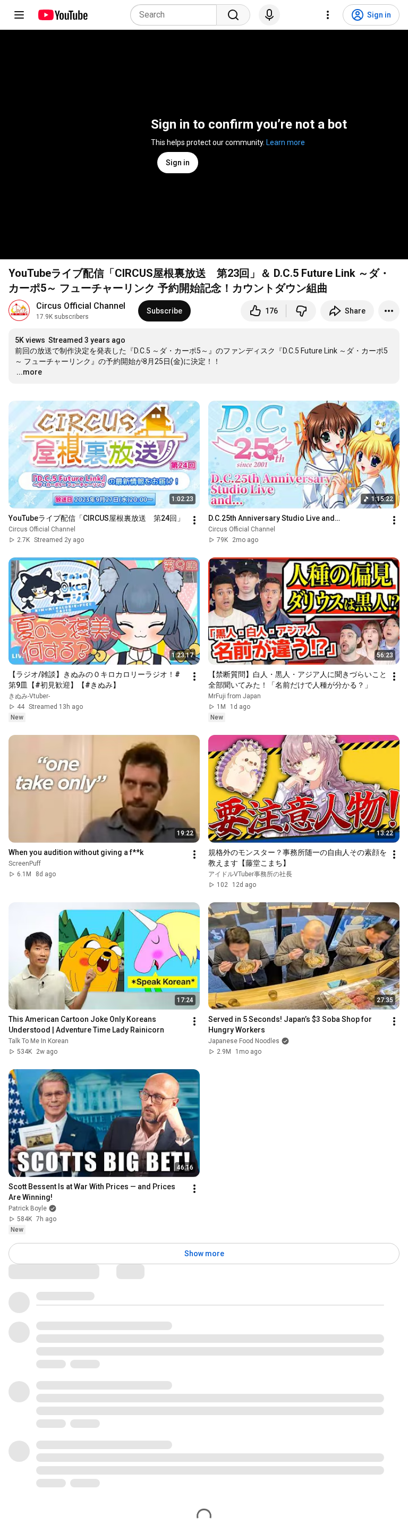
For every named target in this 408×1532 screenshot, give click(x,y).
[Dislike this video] (301, 310)
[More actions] (389, 310)
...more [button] (29, 372)
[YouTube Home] (62, 15)
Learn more (285, 142)
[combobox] (176, 15)
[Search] (233, 15)
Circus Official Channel (80, 306)
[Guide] (19, 15)
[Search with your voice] (269, 15)
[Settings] (327, 15)
